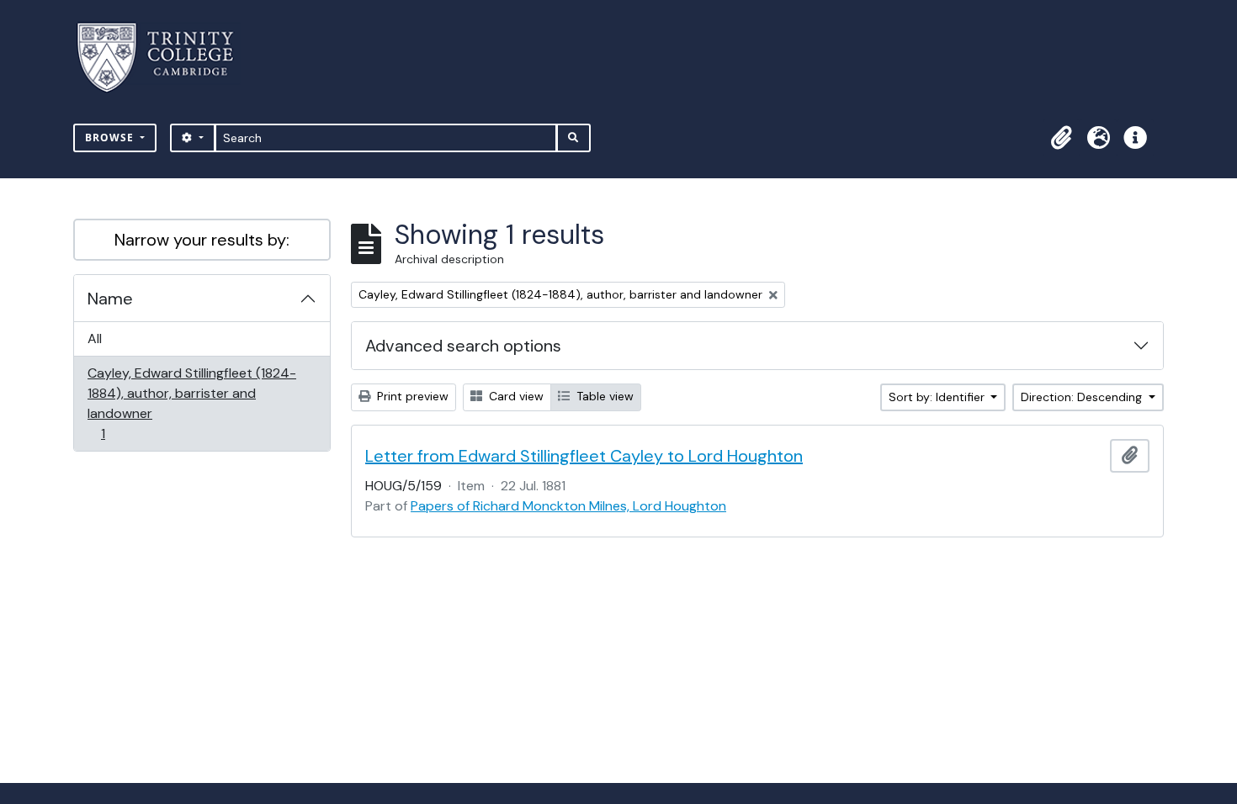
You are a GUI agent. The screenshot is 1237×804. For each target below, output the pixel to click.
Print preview (411, 396)
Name (110, 298)
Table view (603, 396)
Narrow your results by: (201, 240)
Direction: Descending (1083, 397)
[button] (1061, 137)
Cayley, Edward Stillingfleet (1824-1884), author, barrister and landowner (191, 402)
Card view (515, 396)
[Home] (165, 57)
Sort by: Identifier (938, 397)
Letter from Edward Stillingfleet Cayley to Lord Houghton (584, 456)
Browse (111, 137)
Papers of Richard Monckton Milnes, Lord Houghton (568, 506)
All (95, 338)
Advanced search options (463, 346)
